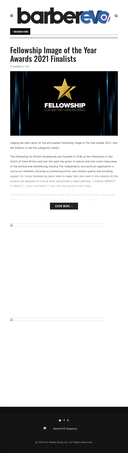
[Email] (60, 420)
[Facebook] (64, 420)
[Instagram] (68, 420)
